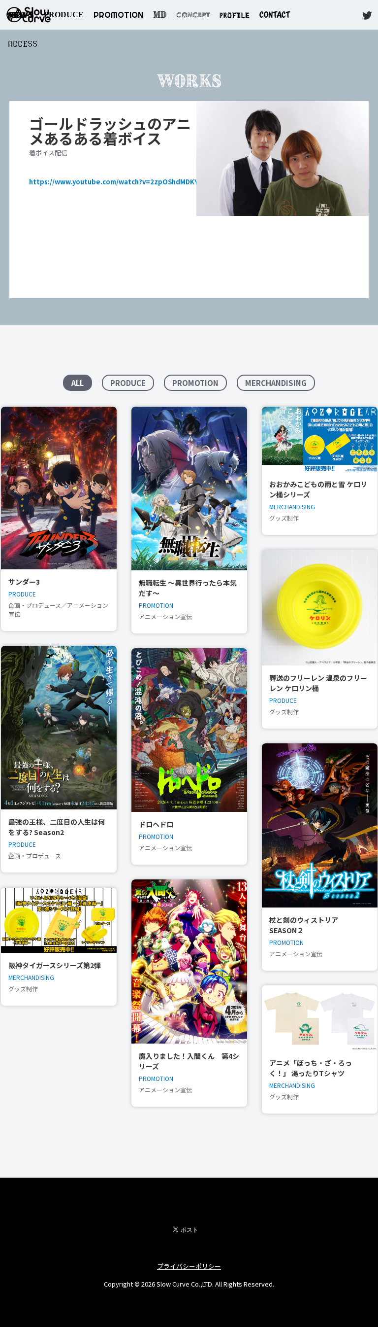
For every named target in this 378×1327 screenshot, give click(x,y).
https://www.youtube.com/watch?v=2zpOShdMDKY (113, 181)
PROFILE (235, 14)
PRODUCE (64, 14)
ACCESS (22, 44)
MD (159, 14)
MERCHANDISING (276, 383)
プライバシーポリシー (189, 1266)
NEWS (21, 14)
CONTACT (274, 14)
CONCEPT (193, 15)
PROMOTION (118, 15)
